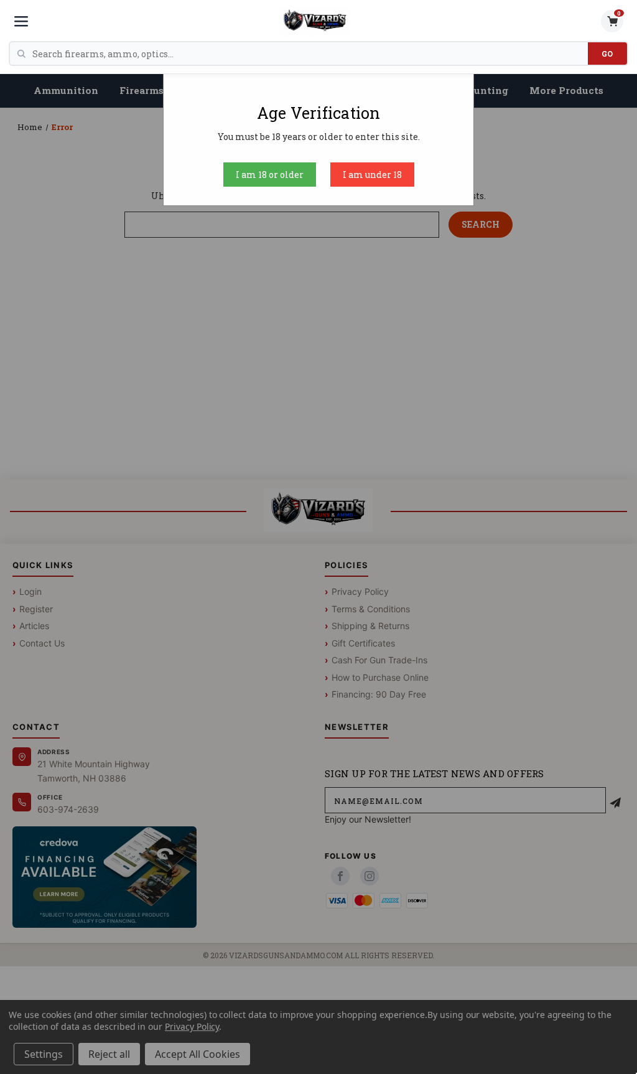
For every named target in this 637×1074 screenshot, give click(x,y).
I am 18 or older (270, 174)
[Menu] (21, 21)
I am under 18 (372, 174)
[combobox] (310, 53)
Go (607, 53)
